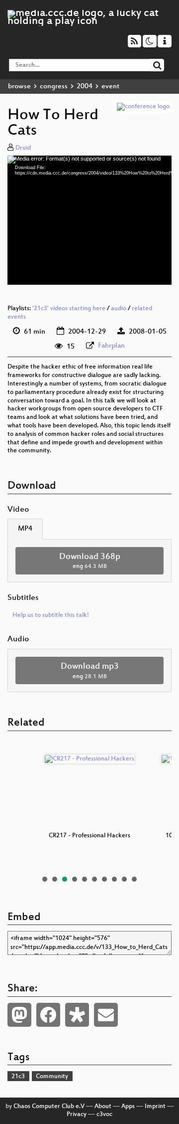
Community (52, 1076)
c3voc (104, 1114)
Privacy (77, 1114)
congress (54, 86)
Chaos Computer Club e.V (49, 1106)
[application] (89, 220)
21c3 (18, 1076)
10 (134, 879)
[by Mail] (106, 1015)
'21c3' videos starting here (68, 308)
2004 (84, 86)
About (102, 1106)
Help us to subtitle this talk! (50, 615)
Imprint (155, 1106)
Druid (23, 148)
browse (19, 86)
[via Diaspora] (77, 1015)
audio (118, 308)
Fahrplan (111, 346)
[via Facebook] (48, 1015)
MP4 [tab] (25, 529)
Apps (128, 1106)
